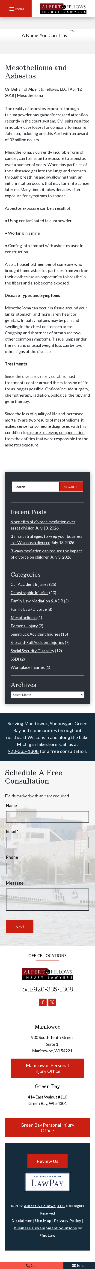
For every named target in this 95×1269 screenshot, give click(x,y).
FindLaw (47, 1235)
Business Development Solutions (45, 1228)
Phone (12, 857)
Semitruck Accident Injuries (35, 634)
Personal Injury (24, 625)
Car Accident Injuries (29, 584)
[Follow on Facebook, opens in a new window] (43, 1002)
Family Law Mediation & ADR (37, 600)
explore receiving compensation (56, 432)
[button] (16, 8)
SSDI (15, 658)
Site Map (43, 1220)
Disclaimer (22, 1220)
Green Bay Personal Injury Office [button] (47, 1127)
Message (15, 883)
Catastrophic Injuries (29, 592)
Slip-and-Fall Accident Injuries (37, 642)
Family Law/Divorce (29, 609)
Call (34, 1265)
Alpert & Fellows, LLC (47, 89)
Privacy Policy (67, 1220)
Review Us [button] (47, 1161)
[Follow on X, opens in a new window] (52, 1002)
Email (81, 1265)
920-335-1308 (23, 751)
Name (11, 805)
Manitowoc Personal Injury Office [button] (47, 1068)
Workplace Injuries (28, 667)
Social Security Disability (32, 650)
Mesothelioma (30, 95)
